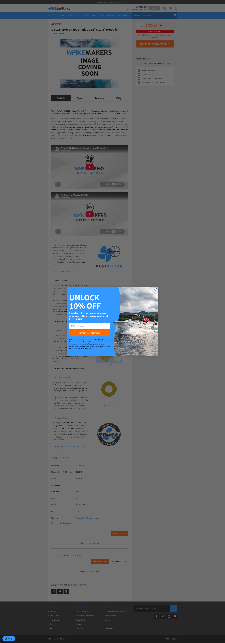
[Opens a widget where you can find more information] (8, 639)
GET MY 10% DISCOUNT (89, 333)
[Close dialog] (155, 290)
